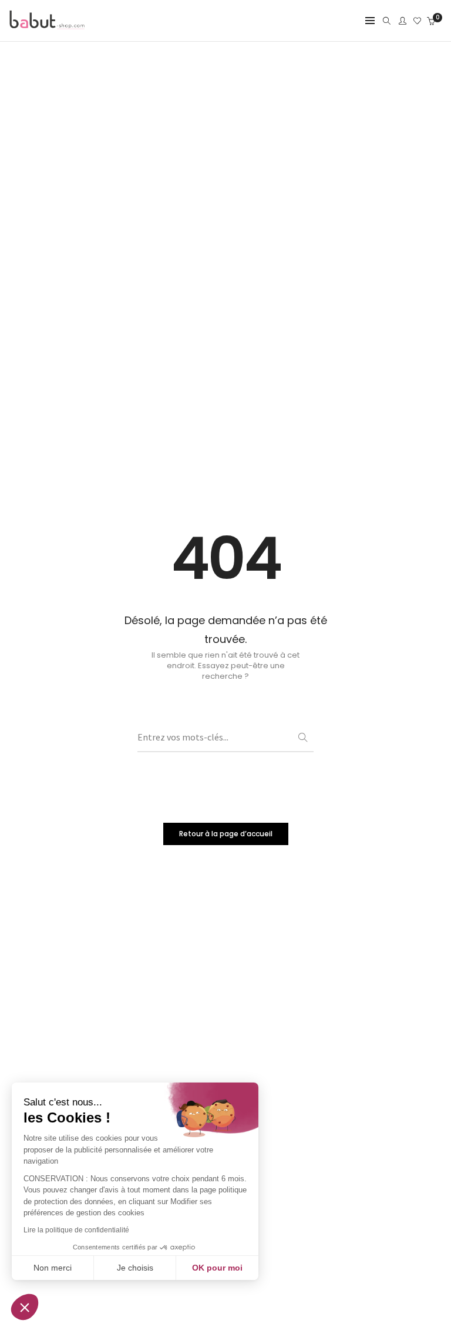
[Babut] (47, 24)
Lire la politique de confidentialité (76, 1230)
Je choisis (135, 1267)
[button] (25, 1307)
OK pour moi (217, 1267)
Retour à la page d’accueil (225, 834)
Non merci (52, 1267)
